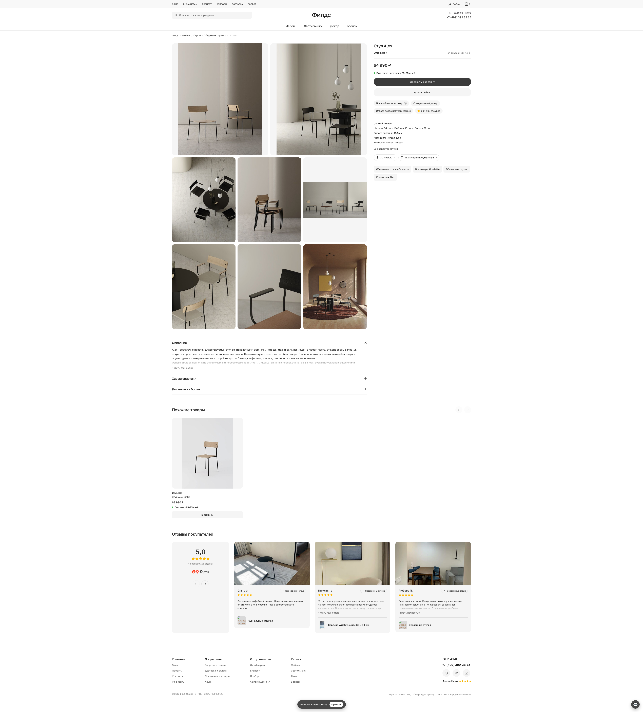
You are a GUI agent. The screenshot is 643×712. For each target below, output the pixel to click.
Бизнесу (207, 4)
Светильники (313, 26)
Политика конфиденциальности (454, 694)
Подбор (252, 4)
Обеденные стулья (456, 169)
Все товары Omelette (427, 169)
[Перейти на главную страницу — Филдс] (321, 15)
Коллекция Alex (385, 177)
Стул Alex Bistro (181, 496)
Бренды (352, 26)
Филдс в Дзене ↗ (260, 681)
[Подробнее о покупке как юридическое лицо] (405, 103)
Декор (334, 26)
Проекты (177, 670)
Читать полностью (182, 367)
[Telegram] (456, 673)
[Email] (466, 673)
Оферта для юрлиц (424, 694)
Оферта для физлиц (400, 694)
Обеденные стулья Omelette (392, 169)
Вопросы (222, 4)
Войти (456, 4)
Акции (208, 681)
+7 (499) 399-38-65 (456, 664)
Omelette (379, 52)
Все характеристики (386, 148)
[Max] (446, 673)
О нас (175, 665)
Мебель (290, 26)
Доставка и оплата (216, 670)
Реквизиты (178, 681)
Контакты (177, 676)
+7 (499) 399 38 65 (459, 17)
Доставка (237, 4)
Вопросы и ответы (215, 665)
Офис (175, 4)
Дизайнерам (190, 4)
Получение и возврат (217, 676)
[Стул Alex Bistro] (207, 453)
